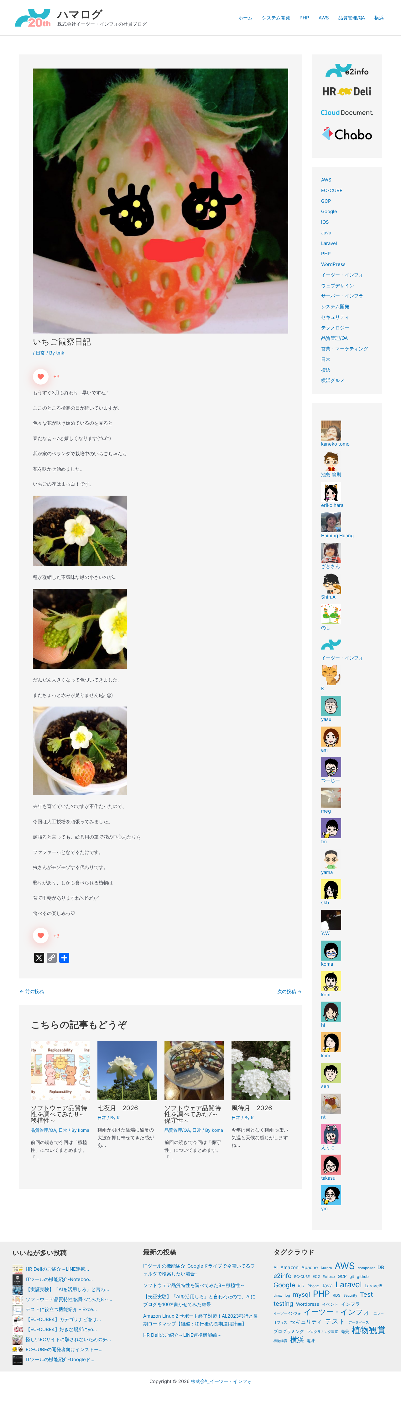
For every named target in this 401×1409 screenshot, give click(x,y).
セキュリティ (335, 317)
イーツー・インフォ (342, 275)
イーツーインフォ (287, 1313)
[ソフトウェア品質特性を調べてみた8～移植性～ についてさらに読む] (60, 1070)
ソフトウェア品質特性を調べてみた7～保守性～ (192, 1114)
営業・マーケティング (344, 349)
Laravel (329, 243)
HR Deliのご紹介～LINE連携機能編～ (182, 1335)
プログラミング (288, 1331)
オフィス (280, 1322)
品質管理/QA (351, 18)
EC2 (316, 1276)
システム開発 (276, 18)
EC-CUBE (331, 190)
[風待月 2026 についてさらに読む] (261, 1070)
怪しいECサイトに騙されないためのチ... (68, 1339)
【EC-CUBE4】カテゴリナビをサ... (63, 1319)
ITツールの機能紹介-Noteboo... (59, 1279)
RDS (337, 1295)
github (363, 1276)
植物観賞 (369, 1330)
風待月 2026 (252, 1108)
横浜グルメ (333, 380)
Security (350, 1295)
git (352, 1276)
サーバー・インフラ (342, 296)
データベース (358, 1322)
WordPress (333, 264)
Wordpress (307, 1304)
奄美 (345, 1331)
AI (275, 1267)
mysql (301, 1294)
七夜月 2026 (117, 1108)
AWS (324, 18)
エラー (378, 1313)
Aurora (326, 1268)
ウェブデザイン (337, 285)
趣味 (311, 1340)
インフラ (350, 1304)
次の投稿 (289, 991)
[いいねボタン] (41, 377)
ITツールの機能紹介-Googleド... (60, 1359)
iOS (325, 222)
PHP (304, 18)
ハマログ (79, 14)
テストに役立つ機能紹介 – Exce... (61, 1309)
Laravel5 (373, 1285)
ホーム (245, 18)
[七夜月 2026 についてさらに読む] (127, 1070)
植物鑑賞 (280, 1341)
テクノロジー (335, 328)
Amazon (289, 1267)
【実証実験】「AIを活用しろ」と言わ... (67, 1289)
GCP (326, 201)
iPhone (313, 1286)
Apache (309, 1267)
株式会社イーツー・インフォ (221, 1381)
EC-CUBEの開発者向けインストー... (64, 1349)
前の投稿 (31, 991)
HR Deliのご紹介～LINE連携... (57, 1269)
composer (366, 1268)
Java (326, 233)
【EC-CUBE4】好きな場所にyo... (61, 1329)
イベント (330, 1304)
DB (381, 1267)
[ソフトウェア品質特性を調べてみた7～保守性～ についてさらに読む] (194, 1070)
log (287, 1295)
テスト (335, 1321)
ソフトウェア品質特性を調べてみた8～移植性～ (59, 1114)
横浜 (379, 18)
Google (329, 211)
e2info (282, 1275)
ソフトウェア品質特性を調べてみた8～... (69, 1299)
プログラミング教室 (322, 1332)
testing (283, 1303)
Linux (277, 1296)
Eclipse (329, 1276)
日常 (40, 353)
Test (366, 1294)
